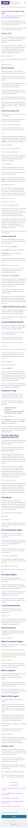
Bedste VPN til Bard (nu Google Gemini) (11, 806)
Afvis (14, 820)
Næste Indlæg (14, 785)
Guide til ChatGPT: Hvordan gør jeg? (10, 798)
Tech (3, 16)
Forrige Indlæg (14, 782)
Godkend (14, 816)
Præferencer (14, 824)
